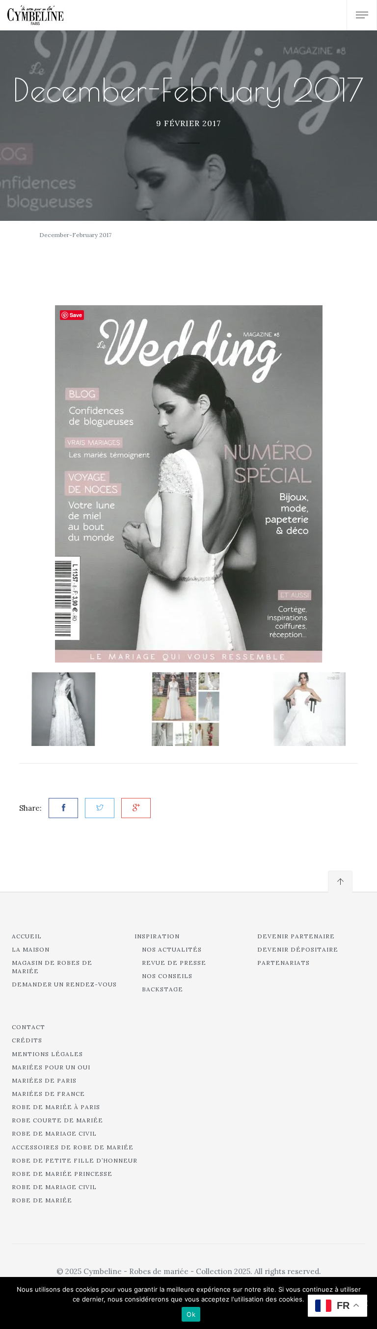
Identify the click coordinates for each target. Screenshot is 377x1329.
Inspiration (157, 936)
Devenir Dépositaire (297, 949)
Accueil (27, 936)
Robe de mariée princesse (62, 1173)
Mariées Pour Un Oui (51, 1067)
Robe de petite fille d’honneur (74, 1160)
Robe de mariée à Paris (56, 1107)
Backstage (162, 989)
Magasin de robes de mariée (52, 967)
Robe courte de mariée (57, 1120)
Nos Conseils (167, 976)
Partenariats (283, 962)
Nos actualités (172, 949)
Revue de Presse (174, 962)
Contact (28, 1027)
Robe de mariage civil (54, 1133)
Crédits (27, 1040)
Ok (191, 1314)
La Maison (31, 949)
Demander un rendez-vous (64, 984)
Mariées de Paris (44, 1080)
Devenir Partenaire (296, 936)
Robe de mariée (42, 1200)
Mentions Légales (47, 1054)
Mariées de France (48, 1093)
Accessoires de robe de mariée (73, 1147)
